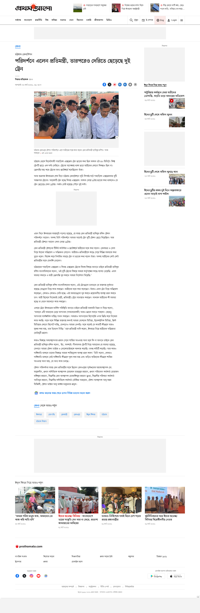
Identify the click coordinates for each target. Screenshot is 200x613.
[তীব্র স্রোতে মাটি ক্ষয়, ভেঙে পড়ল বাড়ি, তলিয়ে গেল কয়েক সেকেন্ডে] (154, 8)
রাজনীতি (38, 20)
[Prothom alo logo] (28, 547)
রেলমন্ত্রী (64, 414)
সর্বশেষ (18, 20)
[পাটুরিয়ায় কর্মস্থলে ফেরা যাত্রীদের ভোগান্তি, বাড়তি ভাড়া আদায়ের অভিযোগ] (177, 103)
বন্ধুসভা (131, 556)
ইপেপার (18, 561)
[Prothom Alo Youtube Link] (39, 576)
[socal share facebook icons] (104, 86)
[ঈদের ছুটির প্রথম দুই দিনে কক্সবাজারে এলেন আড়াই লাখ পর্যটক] (177, 201)
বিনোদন (80, 20)
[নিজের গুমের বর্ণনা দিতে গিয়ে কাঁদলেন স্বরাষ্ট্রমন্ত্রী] (116, 8)
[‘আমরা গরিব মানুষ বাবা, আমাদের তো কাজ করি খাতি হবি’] (35, 500)
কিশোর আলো (48, 556)
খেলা (71, 20)
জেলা (18, 46)
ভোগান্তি (51, 414)
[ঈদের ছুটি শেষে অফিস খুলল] (177, 122)
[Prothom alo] (33, 8)
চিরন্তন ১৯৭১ (162, 556)
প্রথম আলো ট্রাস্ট (106, 556)
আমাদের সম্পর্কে (68, 587)
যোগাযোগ (117, 587)
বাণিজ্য (54, 20)
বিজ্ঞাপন (81, 587)
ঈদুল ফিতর (91, 414)
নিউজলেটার (129, 587)
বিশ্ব (46, 20)
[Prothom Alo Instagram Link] (32, 576)
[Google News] (45, 576)
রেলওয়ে (77, 414)
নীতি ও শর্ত (105, 587)
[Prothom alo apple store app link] (176, 576)
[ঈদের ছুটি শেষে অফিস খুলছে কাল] (177, 179)
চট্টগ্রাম (104, 414)
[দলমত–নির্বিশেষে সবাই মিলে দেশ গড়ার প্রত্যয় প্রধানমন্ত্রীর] (122, 500)
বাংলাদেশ (28, 20)
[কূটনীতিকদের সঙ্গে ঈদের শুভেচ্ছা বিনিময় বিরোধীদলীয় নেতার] (165, 500)
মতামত (63, 20)
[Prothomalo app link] (156, 576)
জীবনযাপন (98, 20)
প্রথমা (45, 561)
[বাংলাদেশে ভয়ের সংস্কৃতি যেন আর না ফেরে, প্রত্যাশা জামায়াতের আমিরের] (78, 500)
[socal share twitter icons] (110, 86)
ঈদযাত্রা (39, 414)
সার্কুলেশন (92, 587)
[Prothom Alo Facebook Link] (18, 576)
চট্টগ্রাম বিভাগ (41, 421)
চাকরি (88, 20)
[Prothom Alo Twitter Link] (25, 576)
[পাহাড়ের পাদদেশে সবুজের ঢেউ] (77, 8)
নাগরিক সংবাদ (21, 556)
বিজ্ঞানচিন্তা (76, 556)
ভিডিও (109, 20)
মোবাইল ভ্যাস (77, 561)
